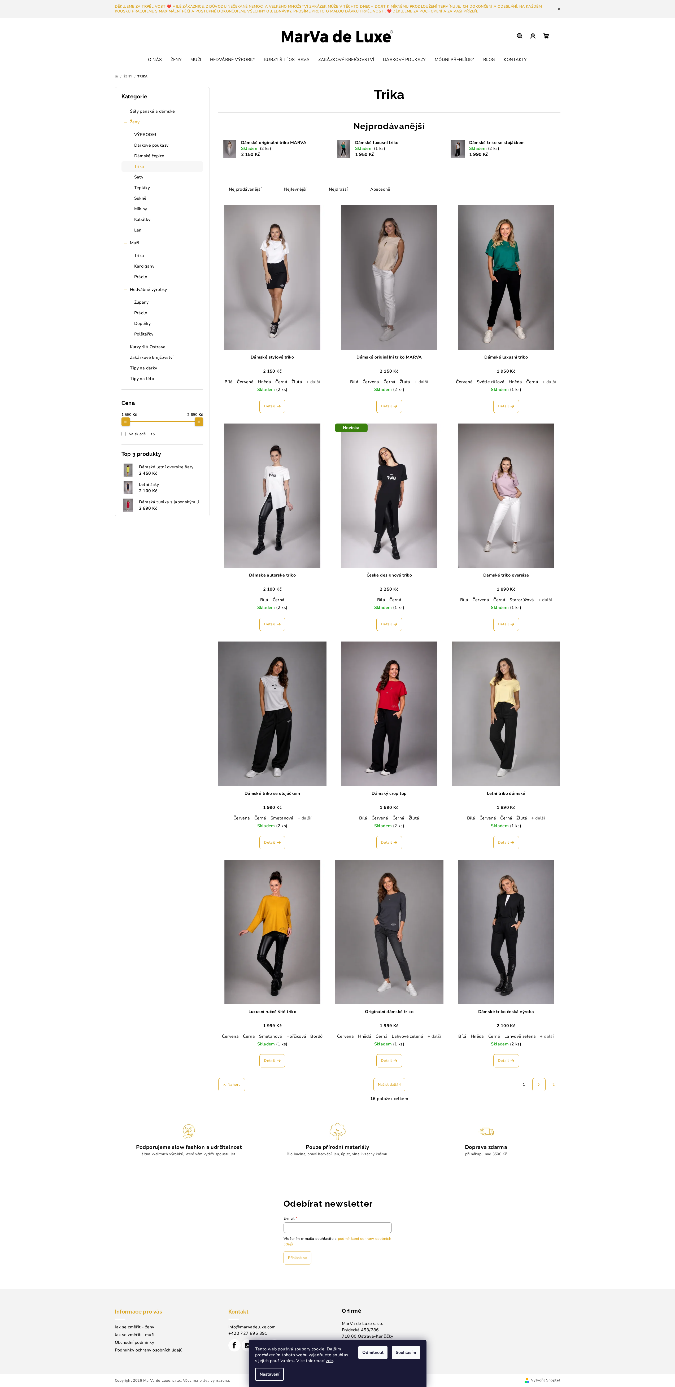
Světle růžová (490, 382)
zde (329, 1361)
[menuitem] (155, 60)
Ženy (135, 122)
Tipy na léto (142, 379)
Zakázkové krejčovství (152, 357)
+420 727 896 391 (248, 1333)
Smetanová (282, 818)
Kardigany (144, 266)
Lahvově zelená (407, 1036)
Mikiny (140, 209)
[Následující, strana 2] (539, 1084)
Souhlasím (406, 1352)
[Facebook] (234, 1345)
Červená (245, 382)
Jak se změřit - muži (135, 1335)
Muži (135, 243)
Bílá (229, 382)
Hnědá (264, 382)
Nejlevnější (295, 189)
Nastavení (269, 1374)
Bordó (316, 1036)
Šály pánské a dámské (152, 111)
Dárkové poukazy (151, 145)
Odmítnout (373, 1352)
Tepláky (142, 188)
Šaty (138, 177)
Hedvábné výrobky (148, 290)
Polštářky (144, 334)
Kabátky (142, 220)
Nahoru (234, 1084)
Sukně (140, 198)
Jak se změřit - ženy (134, 1327)
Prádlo (140, 277)
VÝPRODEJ (145, 135)
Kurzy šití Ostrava (148, 347)
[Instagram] (248, 1345)
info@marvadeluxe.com (252, 1327)
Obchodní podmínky (134, 1342)
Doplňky (142, 323)
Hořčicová (296, 1036)
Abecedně (380, 189)
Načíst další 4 (389, 1084)
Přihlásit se (297, 1257)
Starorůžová (521, 600)
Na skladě (142, 434)
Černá (281, 382)
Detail (269, 406)
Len (138, 230)
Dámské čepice (149, 156)
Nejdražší (338, 189)
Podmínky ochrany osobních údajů (149, 1350)
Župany (141, 302)
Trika (139, 166)
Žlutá (296, 382)
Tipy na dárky (143, 368)
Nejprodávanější (245, 189)
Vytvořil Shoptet (545, 1380)
